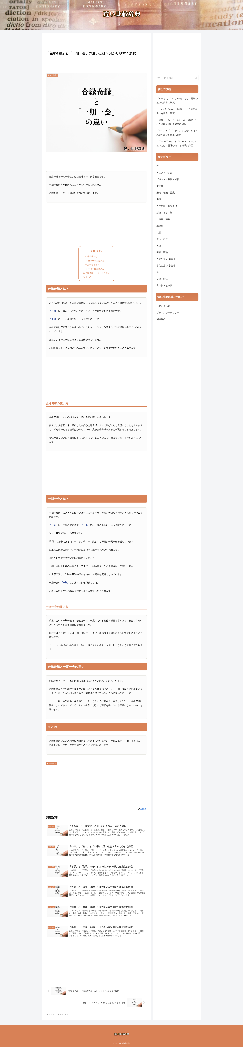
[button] (196, 77)
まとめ (88, 277)
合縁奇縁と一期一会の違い (97, 273)
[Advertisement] (96, 41)
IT (157, 166)
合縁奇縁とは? (92, 256)
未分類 (159, 225)
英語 (158, 245)
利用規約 (161, 319)
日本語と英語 (163, 219)
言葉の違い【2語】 (166, 259)
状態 (158, 232)
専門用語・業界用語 (166, 206)
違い (158, 272)
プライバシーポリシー (167, 312)
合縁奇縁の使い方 (96, 260)
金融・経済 (162, 279)
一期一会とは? (92, 264)
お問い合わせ (163, 306)
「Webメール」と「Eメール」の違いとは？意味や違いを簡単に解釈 (176, 122)
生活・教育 (52, 764)
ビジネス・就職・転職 (167, 179)
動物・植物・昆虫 (165, 192)
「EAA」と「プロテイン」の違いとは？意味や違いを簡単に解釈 (176, 132)
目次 (92, 250)
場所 (158, 199)
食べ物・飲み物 (164, 285)
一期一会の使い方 (96, 269)
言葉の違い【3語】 (166, 265)
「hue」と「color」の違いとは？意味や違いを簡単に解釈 (176, 111)
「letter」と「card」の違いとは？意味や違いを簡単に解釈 (177, 100)
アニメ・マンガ (164, 172)
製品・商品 (162, 252)
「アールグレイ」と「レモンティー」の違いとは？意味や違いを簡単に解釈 (176, 143)
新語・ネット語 (164, 212)
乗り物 (159, 186)
